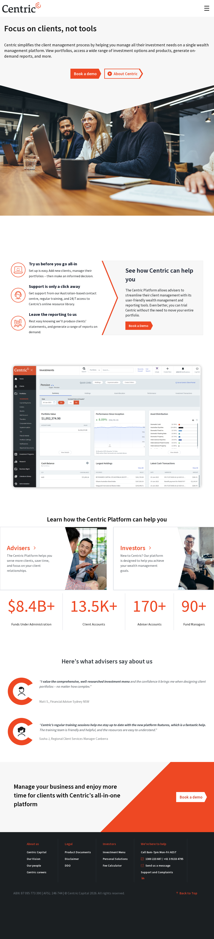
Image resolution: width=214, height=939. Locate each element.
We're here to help (153, 844)
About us (33, 844)
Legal (69, 844)
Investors (109, 844)
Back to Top (188, 893)
